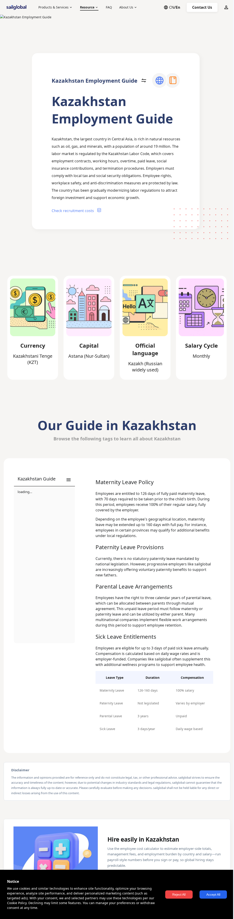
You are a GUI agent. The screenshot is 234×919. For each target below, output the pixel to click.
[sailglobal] (17, 7)
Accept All (213, 894)
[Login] (226, 7)
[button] (44, 479)
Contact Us (202, 7)
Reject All (179, 894)
